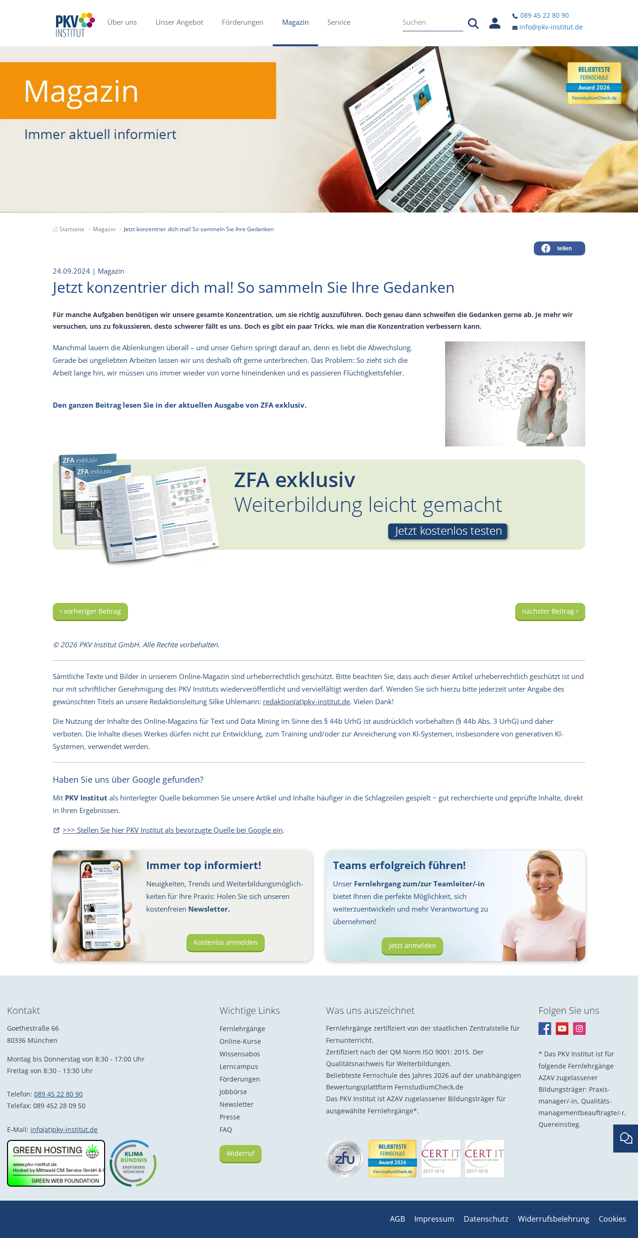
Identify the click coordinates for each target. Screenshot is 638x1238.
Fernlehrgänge (242, 1028)
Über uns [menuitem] (122, 22)
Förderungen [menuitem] (242, 22)
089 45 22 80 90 (543, 15)
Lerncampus (239, 1066)
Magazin (104, 229)
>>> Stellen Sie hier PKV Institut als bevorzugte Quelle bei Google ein (173, 830)
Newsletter (237, 1104)
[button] (559, 248)
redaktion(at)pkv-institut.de (306, 701)
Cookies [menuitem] (612, 1219)
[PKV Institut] (75, 25)
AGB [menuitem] (397, 1219)
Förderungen (240, 1079)
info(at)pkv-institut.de (64, 1129)
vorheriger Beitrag (91, 611)
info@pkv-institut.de (550, 26)
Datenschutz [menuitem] (486, 1219)
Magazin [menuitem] (295, 22)
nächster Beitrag (549, 611)
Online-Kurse (240, 1041)
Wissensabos (240, 1053)
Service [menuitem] (338, 22)
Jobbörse (233, 1091)
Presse (230, 1116)
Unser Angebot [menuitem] (179, 22)
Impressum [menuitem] (434, 1219)
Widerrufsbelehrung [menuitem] (553, 1219)
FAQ (226, 1129)
